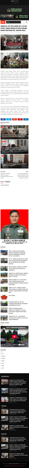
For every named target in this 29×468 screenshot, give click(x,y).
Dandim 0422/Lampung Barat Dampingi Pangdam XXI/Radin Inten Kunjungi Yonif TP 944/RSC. (18, 274)
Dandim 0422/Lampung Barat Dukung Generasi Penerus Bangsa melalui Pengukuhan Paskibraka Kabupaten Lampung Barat (17, 382)
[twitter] (13, 3)
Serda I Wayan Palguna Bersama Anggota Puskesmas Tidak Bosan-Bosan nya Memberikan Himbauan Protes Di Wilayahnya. (17, 253)
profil (3, 363)
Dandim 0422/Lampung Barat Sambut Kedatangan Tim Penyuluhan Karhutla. (14, 164)
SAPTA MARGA (12, 295)
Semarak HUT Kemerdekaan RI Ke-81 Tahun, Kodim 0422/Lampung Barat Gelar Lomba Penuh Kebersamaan (18, 399)
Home (3, 22)
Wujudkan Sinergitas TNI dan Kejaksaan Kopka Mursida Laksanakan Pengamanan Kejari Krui (18, 303)
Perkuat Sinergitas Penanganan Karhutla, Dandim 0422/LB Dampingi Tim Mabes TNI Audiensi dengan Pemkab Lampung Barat (14, 149)
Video (3, 368)
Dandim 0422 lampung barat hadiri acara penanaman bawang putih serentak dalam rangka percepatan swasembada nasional (18, 391)
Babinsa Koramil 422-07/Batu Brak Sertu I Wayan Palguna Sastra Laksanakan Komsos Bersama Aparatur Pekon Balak (18, 282)
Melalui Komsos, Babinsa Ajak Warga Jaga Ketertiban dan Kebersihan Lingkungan (18, 268)
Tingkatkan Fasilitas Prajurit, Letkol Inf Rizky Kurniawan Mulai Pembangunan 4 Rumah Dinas (14, 135)
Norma (3, 360)
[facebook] (11, 3)
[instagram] (16, 3)
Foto (3, 127)
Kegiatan (22, 32)
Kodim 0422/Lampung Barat (14, 463)
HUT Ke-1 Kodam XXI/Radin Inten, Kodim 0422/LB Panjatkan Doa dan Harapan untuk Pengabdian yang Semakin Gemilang (18, 261)
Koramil (3, 358)
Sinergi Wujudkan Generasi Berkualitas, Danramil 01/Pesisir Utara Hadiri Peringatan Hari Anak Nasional (17, 311)
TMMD (3, 365)
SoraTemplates (14, 465)
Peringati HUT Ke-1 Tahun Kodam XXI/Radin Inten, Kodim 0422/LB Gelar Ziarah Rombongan (18, 317)
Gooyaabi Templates (20, 465)
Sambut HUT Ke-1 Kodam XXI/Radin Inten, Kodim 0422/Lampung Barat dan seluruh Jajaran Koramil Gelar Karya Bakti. (18, 290)
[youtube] (18, 3)
